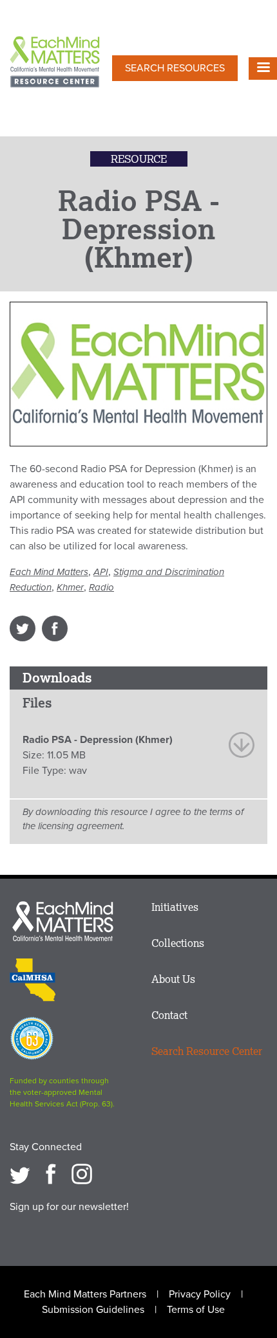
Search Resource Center (206, 1051)
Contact (169, 1015)
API (100, 572)
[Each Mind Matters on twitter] (20, 1174)
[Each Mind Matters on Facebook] (51, 1174)
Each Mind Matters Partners (85, 1294)
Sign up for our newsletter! (69, 1206)
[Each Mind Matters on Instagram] (82, 1174)
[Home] (55, 63)
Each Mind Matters (49, 572)
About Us (173, 979)
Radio (101, 587)
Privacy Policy (200, 1294)
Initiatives (174, 907)
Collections (177, 943)
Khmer (70, 587)
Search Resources (175, 68)
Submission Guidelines (93, 1309)
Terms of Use (196, 1309)
